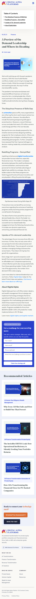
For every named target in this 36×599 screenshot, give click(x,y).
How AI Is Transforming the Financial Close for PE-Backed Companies (17, 488)
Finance (13, 34)
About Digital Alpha (10, 25)
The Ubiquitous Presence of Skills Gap (16, 17)
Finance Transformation (13, 439)
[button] (16, 515)
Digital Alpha (18, 277)
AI (5, 400)
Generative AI (25, 478)
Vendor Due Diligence (13, 400)
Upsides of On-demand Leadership (15, 22)
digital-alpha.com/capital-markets (21, 316)
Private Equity (25, 439)
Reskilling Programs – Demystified (15, 20)
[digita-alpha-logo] (12, 3)
